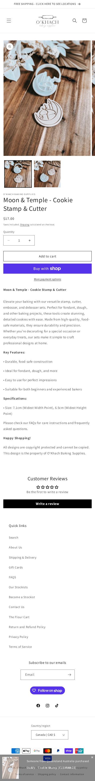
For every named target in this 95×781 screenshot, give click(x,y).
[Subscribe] (69, 675)
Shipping (24, 224)
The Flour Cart (19, 617)
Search (14, 537)
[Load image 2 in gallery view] (47, 174)
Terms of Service (20, 647)
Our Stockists (18, 587)
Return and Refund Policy (27, 627)
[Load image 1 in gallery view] (18, 174)
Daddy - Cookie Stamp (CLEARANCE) (51, 768)
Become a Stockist (22, 597)
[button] (9, 20)
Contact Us (17, 607)
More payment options (47, 279)
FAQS (12, 577)
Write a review (47, 503)
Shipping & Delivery (22, 557)
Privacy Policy (18, 637)
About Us (15, 547)
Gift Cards (16, 567)
